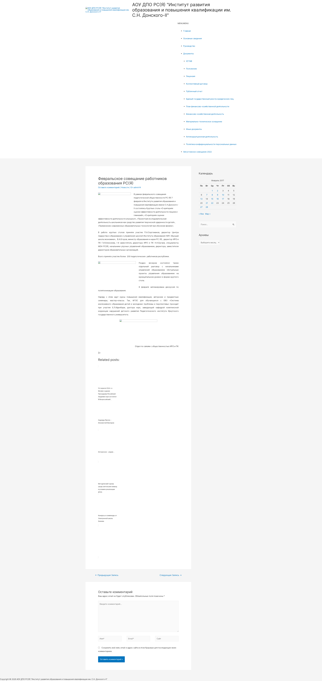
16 (218, 199)
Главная (187, 31)
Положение (191, 68)
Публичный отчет (194, 91)
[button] (183, 23)
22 (212, 203)
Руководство (189, 46)
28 (207, 207)
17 (223, 199)
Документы (188, 53)
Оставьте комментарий (108, 187)
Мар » (207, 214)
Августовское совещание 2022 (197, 152)
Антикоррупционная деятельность (202, 136)
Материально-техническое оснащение (204, 121)
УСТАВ (189, 61)
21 (207, 203)
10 (223, 195)
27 (201, 207)
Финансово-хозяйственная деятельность (205, 114)
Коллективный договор (197, 84)
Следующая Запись (171, 575)
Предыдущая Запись (106, 575)
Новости (125, 187)
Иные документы (194, 129)
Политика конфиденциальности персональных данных (211, 144)
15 (212, 199)
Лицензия (190, 76)
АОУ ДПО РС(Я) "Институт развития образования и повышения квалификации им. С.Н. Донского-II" (181, 10)
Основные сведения (192, 38)
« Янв (201, 214)
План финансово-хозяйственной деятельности (207, 106)
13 (201, 199)
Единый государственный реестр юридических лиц (210, 99)
